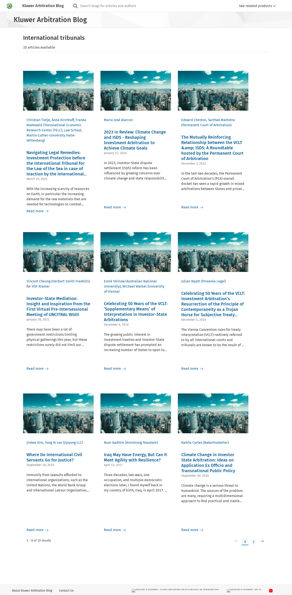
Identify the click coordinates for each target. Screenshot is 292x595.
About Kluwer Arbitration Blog (32, 590)
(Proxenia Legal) (213, 281)
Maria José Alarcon (118, 120)
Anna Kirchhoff (63, 120)
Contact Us (66, 590)
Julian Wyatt (190, 281)
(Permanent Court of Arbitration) (206, 125)
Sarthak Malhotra (221, 120)
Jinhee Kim (35, 443)
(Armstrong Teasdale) (141, 443)
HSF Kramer (41, 286)
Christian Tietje (38, 120)
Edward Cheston (193, 120)
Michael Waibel (134, 286)
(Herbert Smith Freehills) (70, 281)
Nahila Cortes (191, 443)
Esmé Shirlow (114, 281)
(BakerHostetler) (216, 443)
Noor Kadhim (114, 443)
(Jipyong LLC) (73, 443)
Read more (35, 211)
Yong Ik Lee (53, 443)
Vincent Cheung (38, 281)
